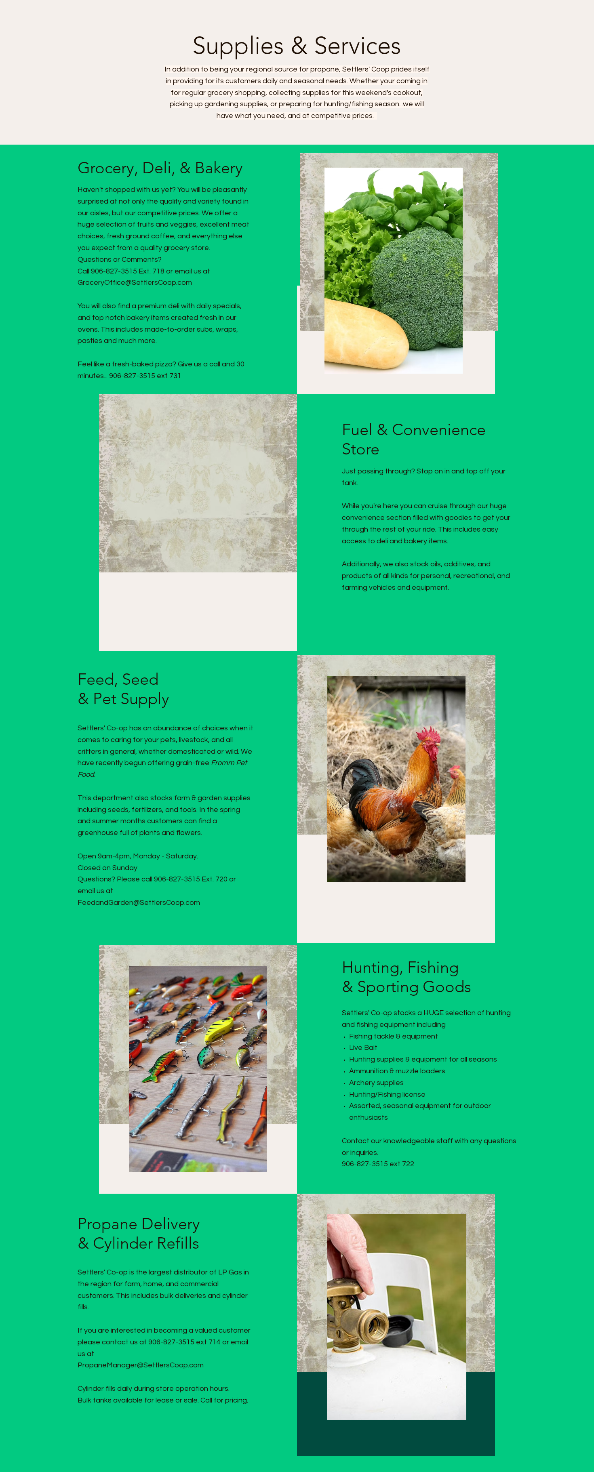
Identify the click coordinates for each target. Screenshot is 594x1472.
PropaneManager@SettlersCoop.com (141, 1365)
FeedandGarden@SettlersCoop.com (139, 902)
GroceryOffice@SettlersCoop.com (135, 282)
